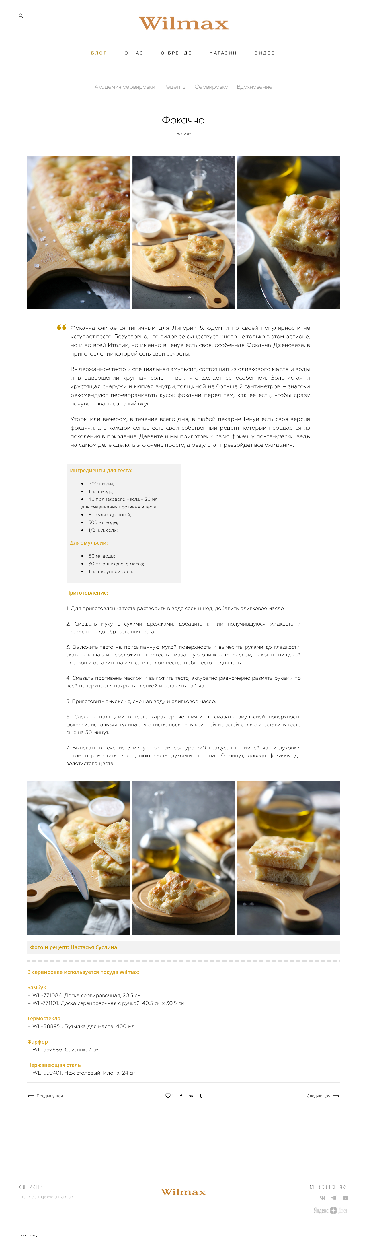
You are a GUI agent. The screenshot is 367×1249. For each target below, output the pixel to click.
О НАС (134, 52)
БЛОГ (99, 52)
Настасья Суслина (94, 947)
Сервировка (212, 86)
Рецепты (175, 86)
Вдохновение (254, 86)
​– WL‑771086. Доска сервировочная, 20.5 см (84, 995)
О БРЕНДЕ (176, 52)
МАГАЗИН (223, 52)
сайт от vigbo (30, 1235)
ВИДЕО (265, 52)
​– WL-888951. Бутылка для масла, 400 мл (81, 1026)
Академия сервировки (126, 86)
